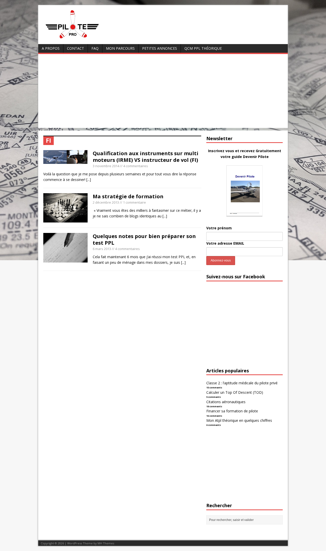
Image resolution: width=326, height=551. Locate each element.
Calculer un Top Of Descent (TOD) (234, 392)
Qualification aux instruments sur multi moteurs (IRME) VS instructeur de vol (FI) (145, 156)
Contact (75, 48)
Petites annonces (159, 48)
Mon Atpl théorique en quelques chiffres (239, 420)
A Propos (51, 48)
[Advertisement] (163, 92)
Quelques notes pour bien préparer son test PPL (144, 239)
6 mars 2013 (102, 248)
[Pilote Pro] (83, 38)
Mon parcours (120, 48)
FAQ (95, 48)
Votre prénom (219, 228)
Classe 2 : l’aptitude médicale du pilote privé (242, 383)
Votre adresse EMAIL (225, 243)
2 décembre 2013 (106, 202)
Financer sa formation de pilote (232, 411)
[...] (88, 179)
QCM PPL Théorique (203, 48)
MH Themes (106, 543)
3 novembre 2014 (106, 166)
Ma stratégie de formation (128, 196)
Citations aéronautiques (226, 401)
